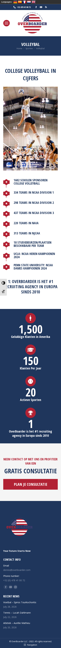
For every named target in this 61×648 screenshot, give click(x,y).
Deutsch (15, 2)
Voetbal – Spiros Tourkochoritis (19, 602)
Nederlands (29, 2)
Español (20, 2)
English (33, 2)
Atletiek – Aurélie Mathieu (16, 623)
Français (24, 2)
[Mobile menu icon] (6, 23)
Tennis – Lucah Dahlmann (17, 612)
